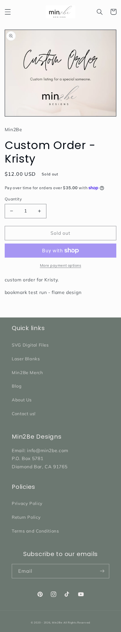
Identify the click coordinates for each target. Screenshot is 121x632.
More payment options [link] (60, 265)
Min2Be (57, 622)
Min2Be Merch (27, 372)
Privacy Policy (27, 503)
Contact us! (24, 413)
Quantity (13, 198)
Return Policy (26, 517)
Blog (17, 386)
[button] (7, 11)
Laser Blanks (26, 358)
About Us (22, 400)
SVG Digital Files (30, 345)
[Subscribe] (102, 571)
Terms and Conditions (35, 531)
